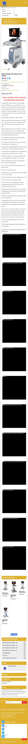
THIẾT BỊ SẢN (8, 693)
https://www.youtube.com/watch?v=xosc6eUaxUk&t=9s (13, 82)
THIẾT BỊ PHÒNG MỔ (18, 691)
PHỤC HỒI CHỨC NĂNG (9, 691)
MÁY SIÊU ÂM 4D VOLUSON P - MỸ (10, 647)
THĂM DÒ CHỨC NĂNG (20, 693)
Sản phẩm (10, 19)
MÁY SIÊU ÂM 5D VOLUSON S (10, 22)
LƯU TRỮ (8, 694)
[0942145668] (3, 722)
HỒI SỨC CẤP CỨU (13, 694)
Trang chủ (4, 19)
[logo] (4, 3)
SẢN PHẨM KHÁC (6, 653)
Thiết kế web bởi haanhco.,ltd (8, 741)
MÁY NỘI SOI (9, 689)
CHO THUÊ (5, 655)
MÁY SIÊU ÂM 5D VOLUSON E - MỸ (10, 642)
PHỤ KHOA (14, 693)
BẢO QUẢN (4, 694)
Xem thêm (14, 634)
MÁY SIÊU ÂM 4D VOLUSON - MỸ (10, 650)
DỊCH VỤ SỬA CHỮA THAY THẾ (9, 658)
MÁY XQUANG (15, 689)
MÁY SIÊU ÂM (4, 689)
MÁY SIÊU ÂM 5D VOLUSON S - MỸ (12, 21)
